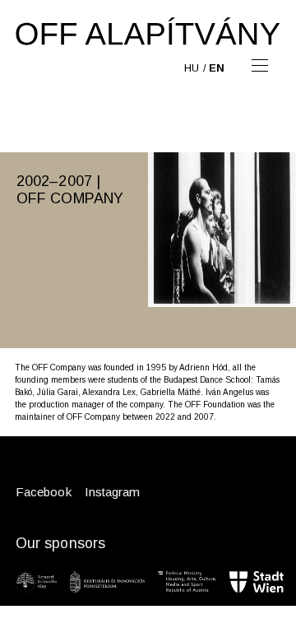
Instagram (113, 492)
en (216, 68)
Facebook (44, 492)
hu (191, 68)
